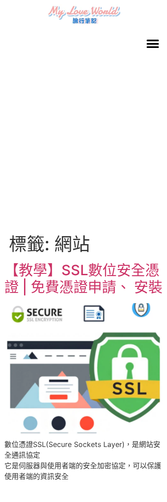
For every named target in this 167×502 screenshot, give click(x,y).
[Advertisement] (83, 146)
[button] (153, 44)
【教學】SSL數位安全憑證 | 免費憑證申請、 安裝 (83, 278)
